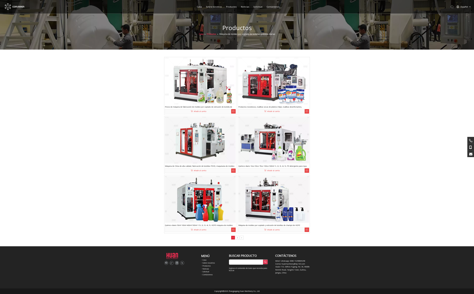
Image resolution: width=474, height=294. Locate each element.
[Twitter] (182, 263)
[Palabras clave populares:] (265, 261)
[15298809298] (470, 147)
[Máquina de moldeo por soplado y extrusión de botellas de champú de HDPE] (273, 199)
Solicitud (257, 6)
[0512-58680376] (470, 140)
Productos (231, 6)
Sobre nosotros (214, 6)
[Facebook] (166, 263)
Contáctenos (273, 6)
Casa (199, 6)
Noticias (245, 6)
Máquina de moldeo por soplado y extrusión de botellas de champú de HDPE (269, 225)
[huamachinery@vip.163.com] (470, 154)
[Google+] (172, 263)
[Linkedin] (177, 263)
